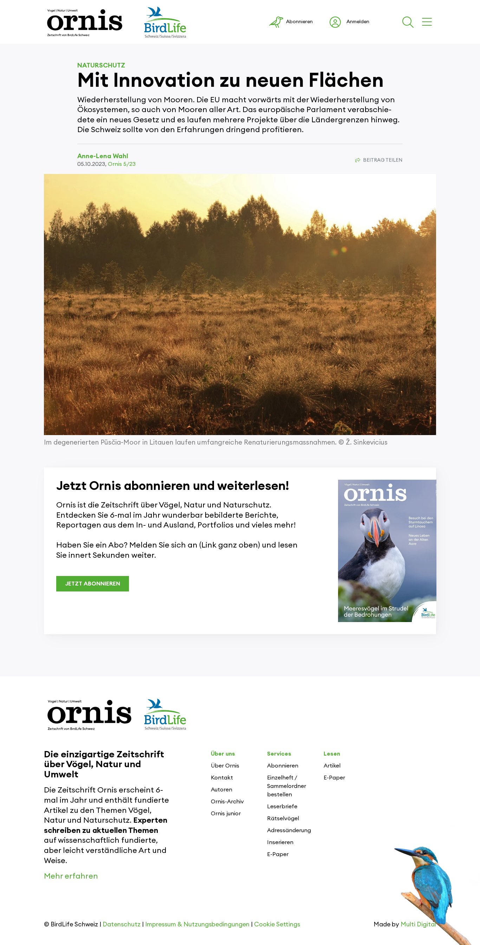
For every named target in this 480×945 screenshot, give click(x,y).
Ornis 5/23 (122, 164)
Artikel (332, 766)
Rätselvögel (283, 818)
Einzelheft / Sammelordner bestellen (286, 786)
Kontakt (222, 778)
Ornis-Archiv (227, 801)
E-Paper (277, 854)
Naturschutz (101, 65)
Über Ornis (225, 766)
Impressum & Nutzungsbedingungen (197, 924)
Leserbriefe (282, 806)
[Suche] (409, 22)
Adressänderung (289, 830)
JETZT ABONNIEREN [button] (92, 584)
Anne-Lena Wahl (102, 156)
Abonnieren (282, 766)
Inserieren (280, 842)
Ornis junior (226, 813)
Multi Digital (418, 924)
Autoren (221, 789)
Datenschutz (122, 924)
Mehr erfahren (71, 876)
